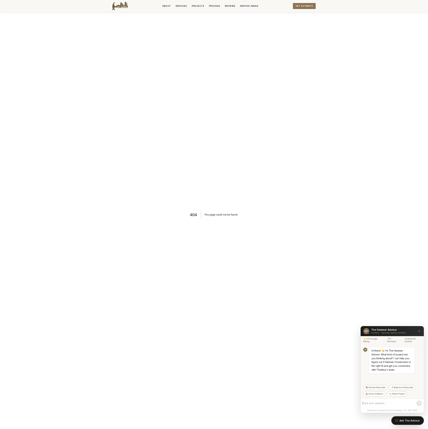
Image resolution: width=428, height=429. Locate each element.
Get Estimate (304, 6)
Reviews (230, 6)
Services (181, 6)
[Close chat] (419, 331)
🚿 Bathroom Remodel (402, 387)
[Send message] (419, 403)
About (166, 6)
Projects (198, 6)
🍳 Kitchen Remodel (375, 387)
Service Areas (249, 6)
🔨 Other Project (397, 394)
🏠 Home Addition (374, 394)
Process (214, 6)
